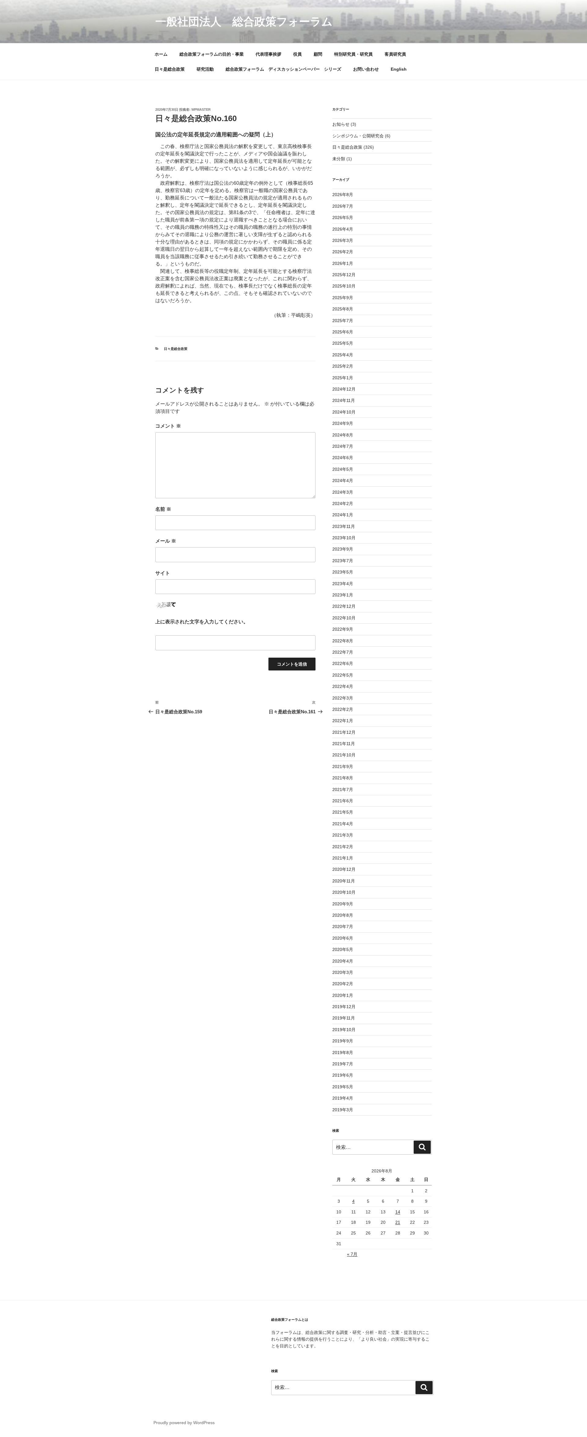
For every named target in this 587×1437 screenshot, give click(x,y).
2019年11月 (343, 1018)
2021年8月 (342, 777)
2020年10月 (344, 892)
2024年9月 (342, 423)
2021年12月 (344, 732)
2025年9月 (342, 297)
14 (397, 1211)
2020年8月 (342, 915)
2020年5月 (342, 949)
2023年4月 (342, 583)
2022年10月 (344, 617)
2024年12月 (344, 389)
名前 (163, 509)
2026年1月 (342, 263)
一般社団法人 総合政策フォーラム (244, 21)
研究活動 (205, 69)
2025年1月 (342, 377)
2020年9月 (342, 903)
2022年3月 (342, 698)
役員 (297, 54)
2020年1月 (342, 995)
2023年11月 (343, 526)
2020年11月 (343, 880)
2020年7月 (342, 926)
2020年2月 (342, 983)
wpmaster (201, 109)
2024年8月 (342, 435)
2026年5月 (342, 217)
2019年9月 (342, 1040)
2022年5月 (342, 675)
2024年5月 (342, 469)
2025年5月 (342, 343)
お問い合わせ (366, 69)
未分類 (338, 158)
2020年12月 (344, 869)
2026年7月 (342, 206)
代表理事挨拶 (268, 54)
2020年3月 (342, 972)
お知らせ (340, 124)
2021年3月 (342, 835)
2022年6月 (342, 663)
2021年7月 (342, 789)
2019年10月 (344, 1029)
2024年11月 (343, 400)
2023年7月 (342, 560)
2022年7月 (342, 652)
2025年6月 (342, 331)
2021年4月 (342, 823)
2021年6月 (342, 800)
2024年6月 (342, 457)
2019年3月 (342, 1109)
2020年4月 (342, 961)
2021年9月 (342, 766)
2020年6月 (342, 938)
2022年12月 (344, 606)
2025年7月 (342, 320)
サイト (162, 573)
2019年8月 (342, 1052)
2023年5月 (342, 572)
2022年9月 (342, 629)
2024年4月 (342, 480)
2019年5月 (342, 1086)
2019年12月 (344, 1006)
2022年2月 (342, 709)
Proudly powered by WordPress (184, 1422)
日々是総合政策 (170, 69)
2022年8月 (342, 640)
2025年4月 (342, 354)
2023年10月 (344, 537)
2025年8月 (342, 308)
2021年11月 (343, 743)
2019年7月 (342, 1063)
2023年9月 (342, 549)
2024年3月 (342, 492)
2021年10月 (344, 754)
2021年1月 (342, 858)
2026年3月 (342, 240)
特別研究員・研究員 (353, 54)
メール (165, 541)
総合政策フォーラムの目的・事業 (211, 54)
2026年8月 (342, 194)
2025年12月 (344, 274)
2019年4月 (342, 1098)
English (399, 69)
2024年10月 (344, 412)
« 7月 (352, 1254)
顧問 (318, 54)
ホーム (161, 54)
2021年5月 (342, 812)
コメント (168, 426)
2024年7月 (342, 446)
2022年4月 (342, 686)
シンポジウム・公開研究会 (358, 135)
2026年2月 (342, 251)
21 (397, 1222)
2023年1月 (342, 594)
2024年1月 (342, 514)
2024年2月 (342, 503)
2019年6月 (342, 1075)
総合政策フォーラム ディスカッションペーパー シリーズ (283, 69)
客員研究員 (395, 54)
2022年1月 (342, 720)
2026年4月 (342, 229)
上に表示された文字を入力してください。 (201, 621)
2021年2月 (342, 846)
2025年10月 (344, 286)
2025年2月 (342, 366)
